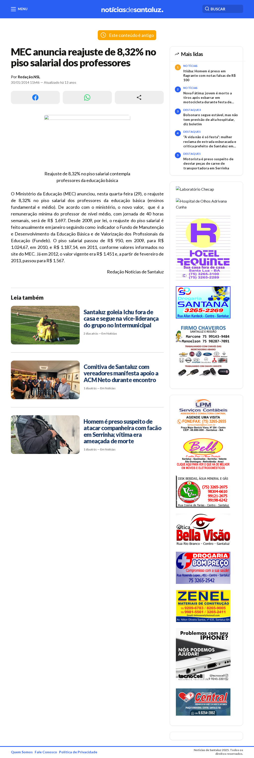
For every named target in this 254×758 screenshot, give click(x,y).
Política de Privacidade (78, 752)
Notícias (190, 65)
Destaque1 (192, 131)
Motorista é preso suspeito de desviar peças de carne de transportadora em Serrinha (208, 163)
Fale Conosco (46, 752)
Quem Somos (22, 752)
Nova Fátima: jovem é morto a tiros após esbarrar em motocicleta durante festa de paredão (207, 98)
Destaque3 (192, 109)
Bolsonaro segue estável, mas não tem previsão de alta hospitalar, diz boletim (210, 119)
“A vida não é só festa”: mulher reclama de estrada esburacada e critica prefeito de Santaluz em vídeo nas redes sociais (209, 141)
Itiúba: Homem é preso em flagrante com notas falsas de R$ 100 (209, 75)
